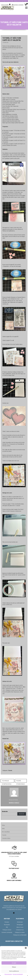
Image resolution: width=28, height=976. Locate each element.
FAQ (7, 927)
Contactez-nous (20, 930)
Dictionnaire (20, 922)
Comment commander (7, 932)
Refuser (14, 967)
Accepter (14, 963)
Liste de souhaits (5, 4)
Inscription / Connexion (18, 4)
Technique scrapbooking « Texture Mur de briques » (7, 781)
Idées (3, 828)
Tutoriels (10, 770)
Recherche (5, 811)
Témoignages (20, 924)
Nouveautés (7, 924)
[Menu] (26, 8)
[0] (25, 4)
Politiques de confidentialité (18, 974)
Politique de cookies (8, 974)
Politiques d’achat (7, 930)
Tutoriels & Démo (6, 838)
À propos (7, 922)
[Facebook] (9, 4)
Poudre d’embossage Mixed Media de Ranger (20, 781)
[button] (26, 948)
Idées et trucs (20, 927)
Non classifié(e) (6, 832)
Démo (3, 825)
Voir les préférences (14, 971)
